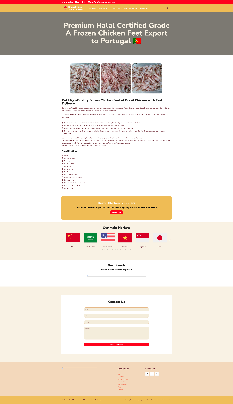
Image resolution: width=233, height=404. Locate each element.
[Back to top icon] (169, 400)
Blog (125, 8)
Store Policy (161, 400)
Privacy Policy (129, 400)
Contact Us (144, 8)
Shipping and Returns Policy (146, 400)
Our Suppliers (133, 8)
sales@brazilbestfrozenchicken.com (102, 2)
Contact (120, 389)
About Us (92, 8)
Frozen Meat (116, 8)
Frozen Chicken (103, 8)
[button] (63, 239)
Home (120, 374)
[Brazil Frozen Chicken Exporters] (72, 8)
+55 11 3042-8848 (80, 2)
